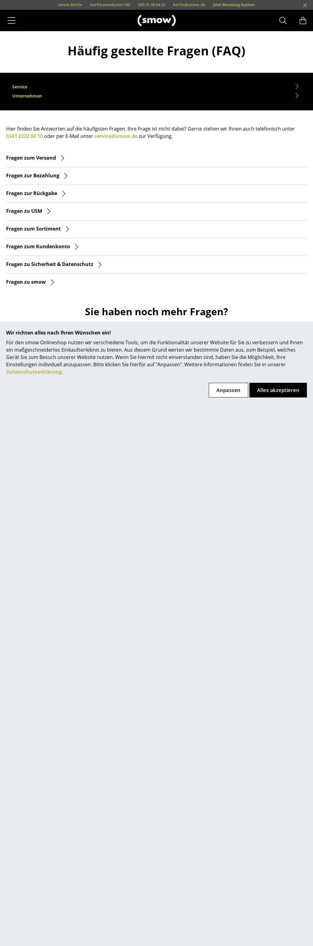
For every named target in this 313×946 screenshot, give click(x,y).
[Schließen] (305, 5)
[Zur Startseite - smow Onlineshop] (156, 20)
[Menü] (11, 20)
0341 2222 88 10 (24, 136)
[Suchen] (283, 20)
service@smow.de (116, 136)
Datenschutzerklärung (33, 371)
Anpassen (228, 390)
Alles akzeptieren (278, 390)
